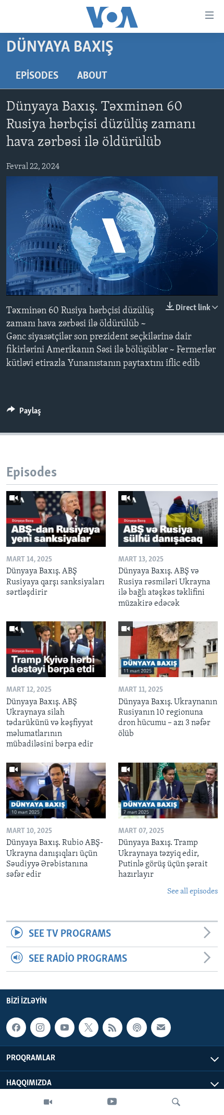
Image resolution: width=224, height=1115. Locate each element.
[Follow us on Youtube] (64, 1027)
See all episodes (192, 892)
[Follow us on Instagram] (40, 1027)
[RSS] (112, 1027)
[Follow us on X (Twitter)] (88, 1027)
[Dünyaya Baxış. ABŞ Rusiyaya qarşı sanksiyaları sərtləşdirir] (56, 519)
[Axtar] (176, 1102)
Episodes (37, 76)
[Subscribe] (161, 1027)
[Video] (48, 1102)
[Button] (24, 413)
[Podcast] (136, 1027)
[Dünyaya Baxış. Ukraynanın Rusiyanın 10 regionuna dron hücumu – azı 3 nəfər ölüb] (168, 649)
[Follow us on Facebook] (16, 1027)
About (92, 76)
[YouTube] (112, 1102)
